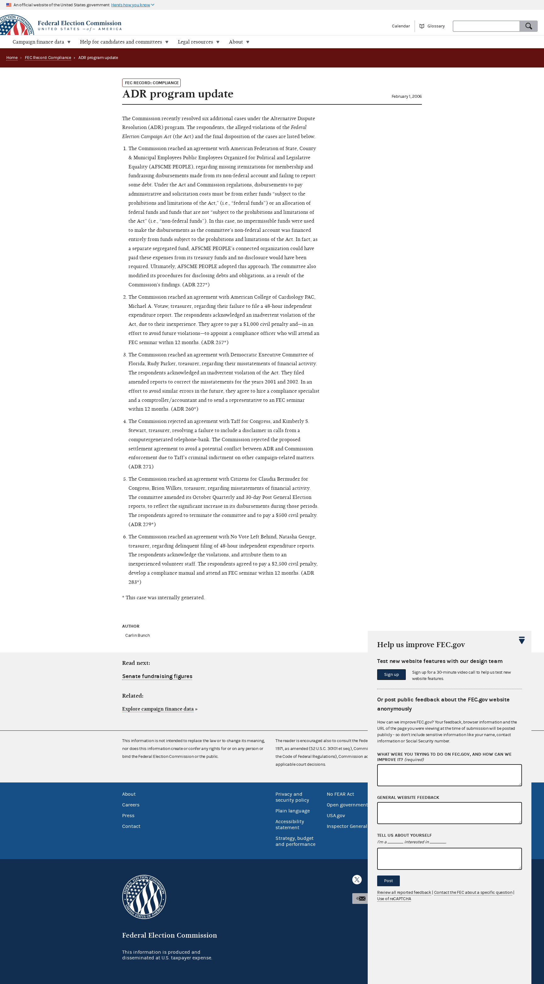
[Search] (529, 26)
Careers (130, 805)
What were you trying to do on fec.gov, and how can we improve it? (444, 757)
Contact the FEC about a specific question (473, 892)
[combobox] (486, 26)
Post (388, 880)
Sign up (391, 674)
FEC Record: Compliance (48, 57)
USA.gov (336, 815)
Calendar (401, 26)
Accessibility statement (289, 824)
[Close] (522, 640)
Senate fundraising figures (157, 676)
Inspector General (347, 826)
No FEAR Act (340, 794)
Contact (131, 826)
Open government (347, 805)
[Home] (136, 25)
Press (128, 815)
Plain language (292, 811)
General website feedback (408, 797)
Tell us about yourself (404, 835)
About (129, 794)
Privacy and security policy (292, 797)
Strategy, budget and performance (295, 841)
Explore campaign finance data (158, 709)
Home (12, 57)
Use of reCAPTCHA (394, 898)
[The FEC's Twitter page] (357, 879)
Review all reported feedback (404, 892)
